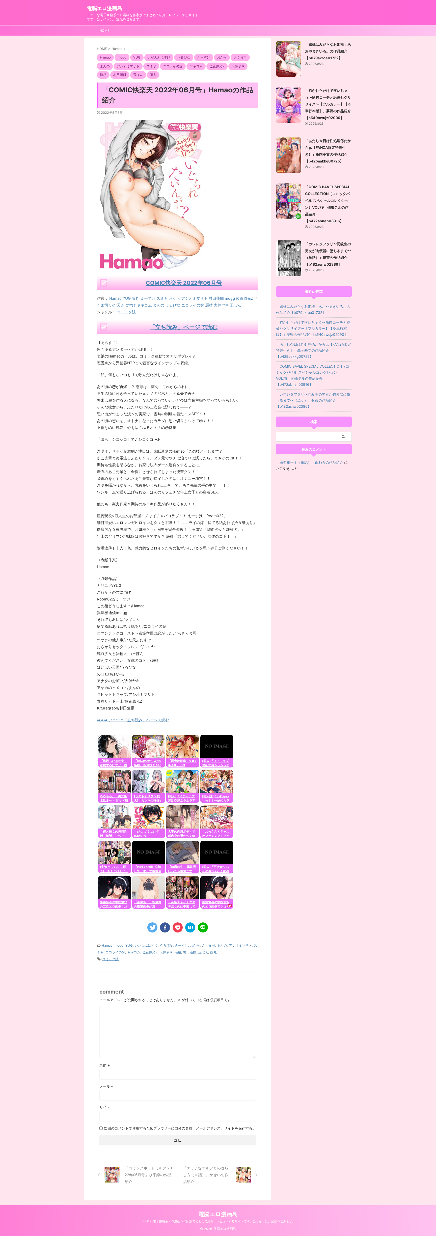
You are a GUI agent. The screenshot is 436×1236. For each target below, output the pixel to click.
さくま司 (208, 945)
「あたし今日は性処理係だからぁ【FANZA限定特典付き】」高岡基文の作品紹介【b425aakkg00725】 (313, 350)
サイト (104, 1107)
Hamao (115, 298)
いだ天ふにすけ (122, 305)
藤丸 (135, 298)
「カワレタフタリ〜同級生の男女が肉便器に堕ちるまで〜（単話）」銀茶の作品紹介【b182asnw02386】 (313, 400)
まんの (158, 305)
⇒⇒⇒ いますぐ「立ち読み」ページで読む (133, 720)
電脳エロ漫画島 (104, 8)
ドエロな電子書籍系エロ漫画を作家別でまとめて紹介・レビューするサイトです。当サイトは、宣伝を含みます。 (218, 1221)
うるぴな (172, 305)
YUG (127, 298)
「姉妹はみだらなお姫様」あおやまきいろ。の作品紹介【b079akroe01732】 (328, 51)
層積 (209, 305)
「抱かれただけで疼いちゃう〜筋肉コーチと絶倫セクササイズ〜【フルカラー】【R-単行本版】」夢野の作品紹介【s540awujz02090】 (328, 104)
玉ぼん (235, 305)
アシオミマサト (194, 298)
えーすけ (147, 298)
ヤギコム (144, 305)
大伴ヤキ (221, 305)
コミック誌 (126, 312)
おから (174, 298)
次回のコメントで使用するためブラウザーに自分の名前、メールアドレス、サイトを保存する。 (180, 1128)
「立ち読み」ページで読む (184, 327)
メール (106, 1086)
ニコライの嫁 (192, 305)
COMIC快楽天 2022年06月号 (184, 283)
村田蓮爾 (216, 298)
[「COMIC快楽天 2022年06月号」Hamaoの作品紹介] (190, 927)
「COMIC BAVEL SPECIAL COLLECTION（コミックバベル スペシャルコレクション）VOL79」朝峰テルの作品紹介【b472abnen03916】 (312, 375)
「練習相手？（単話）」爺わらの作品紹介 (309, 462)
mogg (230, 298)
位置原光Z (244, 298)
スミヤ (162, 298)
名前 (104, 1065)
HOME (104, 31)
